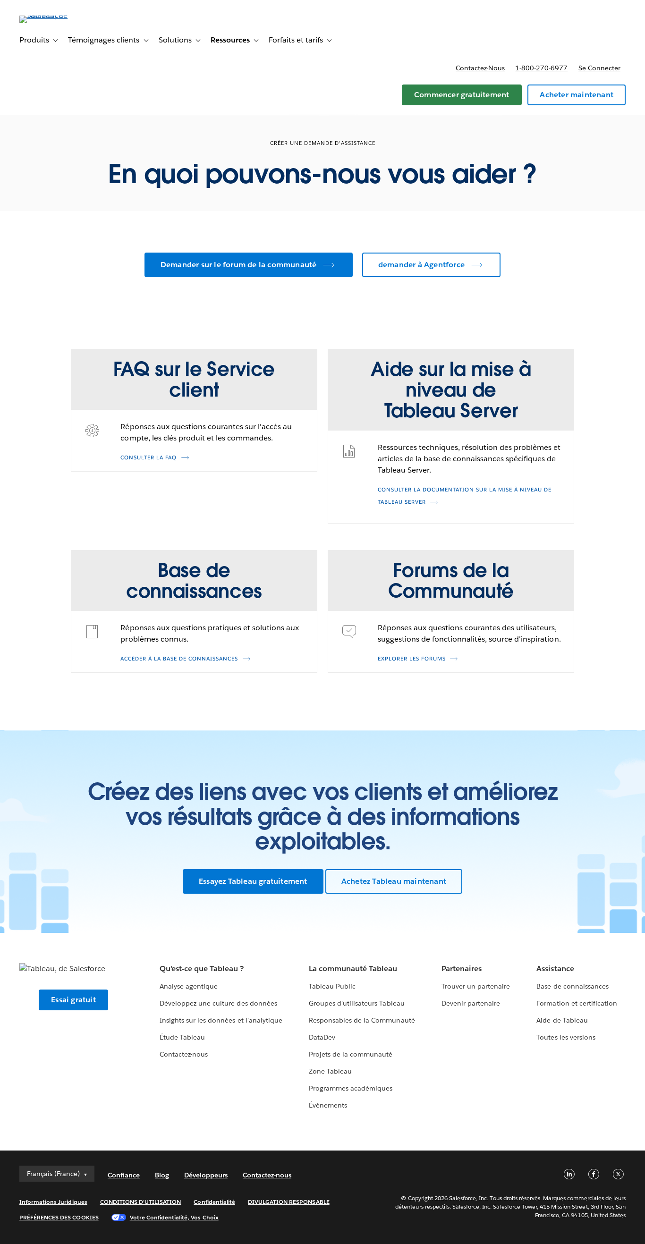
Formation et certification (576, 1003)
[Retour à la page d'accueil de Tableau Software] (54, 15)
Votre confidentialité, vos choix (174, 1217)
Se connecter (599, 68)
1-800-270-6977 (541, 68)
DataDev (322, 1037)
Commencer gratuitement (461, 95)
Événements (328, 1105)
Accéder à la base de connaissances (179, 658)
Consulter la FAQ (148, 457)
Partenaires (461, 968)
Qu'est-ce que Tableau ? (202, 968)
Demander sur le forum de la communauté (239, 265)
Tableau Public (332, 986)
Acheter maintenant (576, 95)
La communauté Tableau (353, 968)
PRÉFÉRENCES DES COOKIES (59, 1217)
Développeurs (206, 1175)
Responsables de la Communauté (362, 1020)
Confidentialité (214, 1202)
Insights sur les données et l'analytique (221, 1020)
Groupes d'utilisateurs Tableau (357, 1003)
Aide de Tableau (561, 1020)
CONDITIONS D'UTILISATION (140, 1202)
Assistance (555, 968)
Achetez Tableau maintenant (393, 881)
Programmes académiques (350, 1088)
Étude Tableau (182, 1037)
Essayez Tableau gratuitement (253, 881)
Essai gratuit (73, 1000)
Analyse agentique (189, 986)
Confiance (124, 1175)
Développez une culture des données (218, 1003)
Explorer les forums (412, 658)
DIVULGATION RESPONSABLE (289, 1202)
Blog (162, 1175)
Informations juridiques (53, 1202)
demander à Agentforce (421, 265)
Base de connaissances (572, 986)
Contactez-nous (480, 68)
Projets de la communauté (350, 1054)
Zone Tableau (330, 1071)
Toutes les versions (565, 1037)
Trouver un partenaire (475, 986)
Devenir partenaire (470, 1003)
